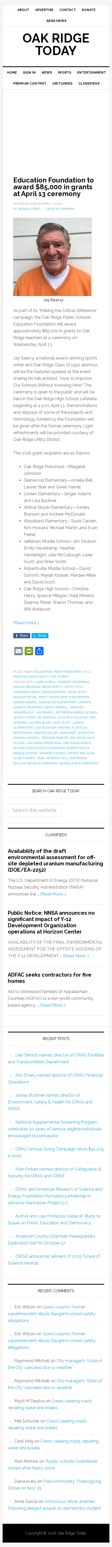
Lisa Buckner (46, 727)
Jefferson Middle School (76, 712)
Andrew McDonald (74, 682)
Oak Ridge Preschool (44, 743)
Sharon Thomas (52, 753)
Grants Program (27, 707)
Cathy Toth (73, 687)
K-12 (87, 672)
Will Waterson (74, 758)
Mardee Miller (45, 733)
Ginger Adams (25, 702)
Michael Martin (55, 738)
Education (43, 672)
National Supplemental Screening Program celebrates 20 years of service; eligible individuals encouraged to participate (55, 1129)
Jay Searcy (45, 712)
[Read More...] (53, 893)
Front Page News (67, 672)
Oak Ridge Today (56, 44)
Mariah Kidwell (26, 738)
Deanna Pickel (25, 697)
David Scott (77, 692)
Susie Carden (24, 758)
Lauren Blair (40, 722)
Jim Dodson (46, 717)
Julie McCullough (72, 717)
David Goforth (54, 692)
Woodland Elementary (79, 763)
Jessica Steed (24, 717)
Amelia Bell (46, 682)
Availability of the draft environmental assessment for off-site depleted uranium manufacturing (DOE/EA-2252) (55, 860)
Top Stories (59, 676)
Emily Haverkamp (53, 697)
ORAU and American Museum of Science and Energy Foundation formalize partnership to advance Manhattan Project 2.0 (55, 1196)
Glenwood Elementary (57, 702)
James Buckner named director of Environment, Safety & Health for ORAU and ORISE (50, 1102)
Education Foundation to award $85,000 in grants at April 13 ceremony (53, 187)
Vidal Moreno (48, 758)
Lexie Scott (61, 722)
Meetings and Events (31, 676)
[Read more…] (26, 622)
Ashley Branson (27, 687)
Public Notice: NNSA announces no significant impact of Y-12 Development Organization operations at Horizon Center (51, 922)
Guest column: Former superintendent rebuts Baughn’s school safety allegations (52, 1313)
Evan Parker (79, 697)
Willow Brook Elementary (35, 763)
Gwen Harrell (55, 707)
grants (84, 702)
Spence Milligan (81, 753)
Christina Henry (26, 692)
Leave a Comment (60, 209)
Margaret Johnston (77, 733)
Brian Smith (52, 687)
